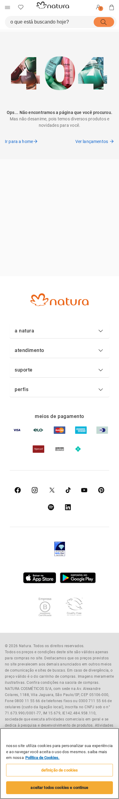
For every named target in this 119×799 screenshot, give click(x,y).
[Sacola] (112, 7)
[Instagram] (34, 490)
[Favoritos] (21, 7)
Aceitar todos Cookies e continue (59, 787)
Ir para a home (19, 141)
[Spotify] (51, 507)
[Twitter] (52, 490)
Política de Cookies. (42, 757)
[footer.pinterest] (101, 490)
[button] (59, 331)
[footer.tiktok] (68, 490)
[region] (59, 763)
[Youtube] (84, 490)
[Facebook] (17, 490)
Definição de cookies (59, 770)
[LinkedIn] (68, 507)
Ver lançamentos (91, 141)
